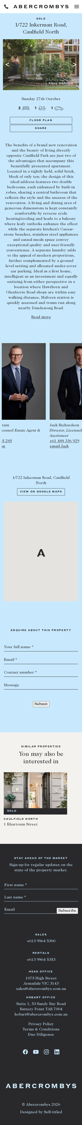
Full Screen (61, 83)
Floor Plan (41, 120)
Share (41, 128)
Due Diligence (41, 1035)
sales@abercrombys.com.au (41, 989)
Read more (41, 317)
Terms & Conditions (41, 1030)
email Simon (15, 446)
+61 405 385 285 (18, 441)
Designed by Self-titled (41, 1112)
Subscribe (67, 911)
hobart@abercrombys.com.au (41, 1015)
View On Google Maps (41, 492)
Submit (41, 704)
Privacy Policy (41, 1024)
